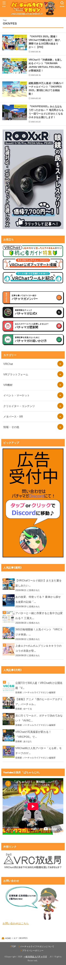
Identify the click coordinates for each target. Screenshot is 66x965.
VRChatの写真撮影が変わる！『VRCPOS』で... (33, 734)
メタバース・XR (13, 416)
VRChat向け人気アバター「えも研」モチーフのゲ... (38, 751)
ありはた (27, 741)
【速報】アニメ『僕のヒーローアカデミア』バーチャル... (39, 702)
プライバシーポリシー (32, 950)
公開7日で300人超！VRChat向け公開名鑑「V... (38, 685)
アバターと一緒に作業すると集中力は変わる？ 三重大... (39, 616)
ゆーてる (27, 709)
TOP (13, 946)
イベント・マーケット (16, 395)
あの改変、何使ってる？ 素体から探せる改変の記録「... (38, 599)
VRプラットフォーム (15, 374)
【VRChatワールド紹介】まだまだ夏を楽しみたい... (38, 583)
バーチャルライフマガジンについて (37, 946)
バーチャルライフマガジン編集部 (39, 692)
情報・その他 (11, 427)
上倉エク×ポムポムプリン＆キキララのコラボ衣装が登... (38, 648)
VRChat (8, 363)
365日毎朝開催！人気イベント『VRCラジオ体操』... (38, 632)
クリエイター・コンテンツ (19, 406)
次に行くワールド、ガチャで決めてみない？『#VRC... (39, 718)
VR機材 (7, 384)
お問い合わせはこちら (16, 923)
